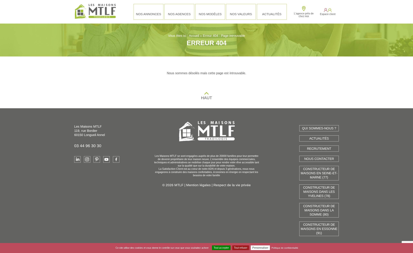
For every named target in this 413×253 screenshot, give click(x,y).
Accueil (194, 35)
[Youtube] (106, 159)
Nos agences (179, 14)
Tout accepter (221, 247)
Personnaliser (260, 247)
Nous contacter (319, 159)
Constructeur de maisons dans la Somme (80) (319, 210)
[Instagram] (87, 159)
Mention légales (198, 185)
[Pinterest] (97, 159)
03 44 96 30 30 (87, 145)
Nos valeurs (241, 14)
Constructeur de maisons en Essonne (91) (319, 229)
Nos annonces (148, 14)
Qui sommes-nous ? (319, 128)
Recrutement (319, 148)
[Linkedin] (77, 159)
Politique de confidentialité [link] (285, 248)
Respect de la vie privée (232, 185)
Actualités (272, 14)
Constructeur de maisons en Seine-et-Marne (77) (319, 173)
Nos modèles (210, 14)
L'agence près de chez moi (304, 15)
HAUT (206, 98)
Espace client (327, 14)
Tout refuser (240, 247)
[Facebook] (116, 159)
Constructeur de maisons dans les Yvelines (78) (319, 192)
